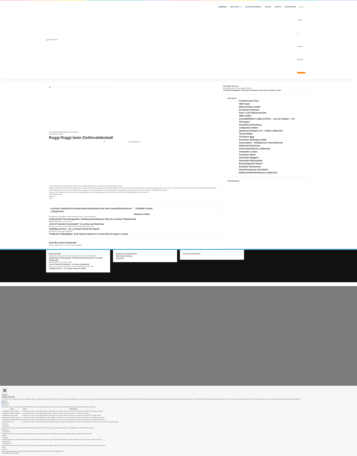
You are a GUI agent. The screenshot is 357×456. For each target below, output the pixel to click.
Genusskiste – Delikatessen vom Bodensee (261, 142)
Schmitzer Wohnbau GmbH (252, 140)
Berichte (57, 132)
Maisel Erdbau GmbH (249, 107)
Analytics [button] (4, 435)
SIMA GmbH (245, 116)
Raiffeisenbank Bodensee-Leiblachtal (258, 172)
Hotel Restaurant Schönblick (253, 169)
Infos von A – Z (236, 7)
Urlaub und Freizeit (253, 7)
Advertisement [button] (6, 441)
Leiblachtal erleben (248, 128)
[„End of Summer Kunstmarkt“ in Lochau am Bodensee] (60, 221)
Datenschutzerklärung (124, 256)
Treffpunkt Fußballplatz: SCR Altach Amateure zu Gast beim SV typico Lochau (88, 234)
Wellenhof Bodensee (249, 145)
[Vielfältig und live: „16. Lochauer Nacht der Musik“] (71, 226)
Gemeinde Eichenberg (250, 125)
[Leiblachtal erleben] (52, 40)
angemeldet (57, 245)
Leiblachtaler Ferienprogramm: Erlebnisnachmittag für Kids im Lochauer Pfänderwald (92, 219)
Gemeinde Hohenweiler (251, 160)
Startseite (51, 132)
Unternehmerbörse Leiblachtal (254, 148)
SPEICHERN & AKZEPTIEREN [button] (10, 453)
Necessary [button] (5, 401)
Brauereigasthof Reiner (251, 163)
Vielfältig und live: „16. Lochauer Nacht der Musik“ (74, 229)
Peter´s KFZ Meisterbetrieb (252, 113)
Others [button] (3, 447)
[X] (49, 200)
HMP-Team (244, 104)
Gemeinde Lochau (248, 151)
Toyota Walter (246, 133)
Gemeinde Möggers (249, 157)
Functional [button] (4, 424)
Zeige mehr (52, 196)
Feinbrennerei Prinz (249, 101)
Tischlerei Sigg (246, 137)
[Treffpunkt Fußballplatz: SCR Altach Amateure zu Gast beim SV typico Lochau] (61, 231)
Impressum (120, 258)
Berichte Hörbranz (58, 134)
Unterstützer (290, 7)
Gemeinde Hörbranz (249, 110)
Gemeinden (222, 7)
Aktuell (268, 7)
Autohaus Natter (247, 154)
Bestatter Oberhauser (250, 166)
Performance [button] (5, 429)
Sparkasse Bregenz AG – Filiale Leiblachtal (261, 131)
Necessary (6, 403)
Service (278, 7)
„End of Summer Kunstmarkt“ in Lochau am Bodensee (76, 224)
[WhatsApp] (50, 200)
